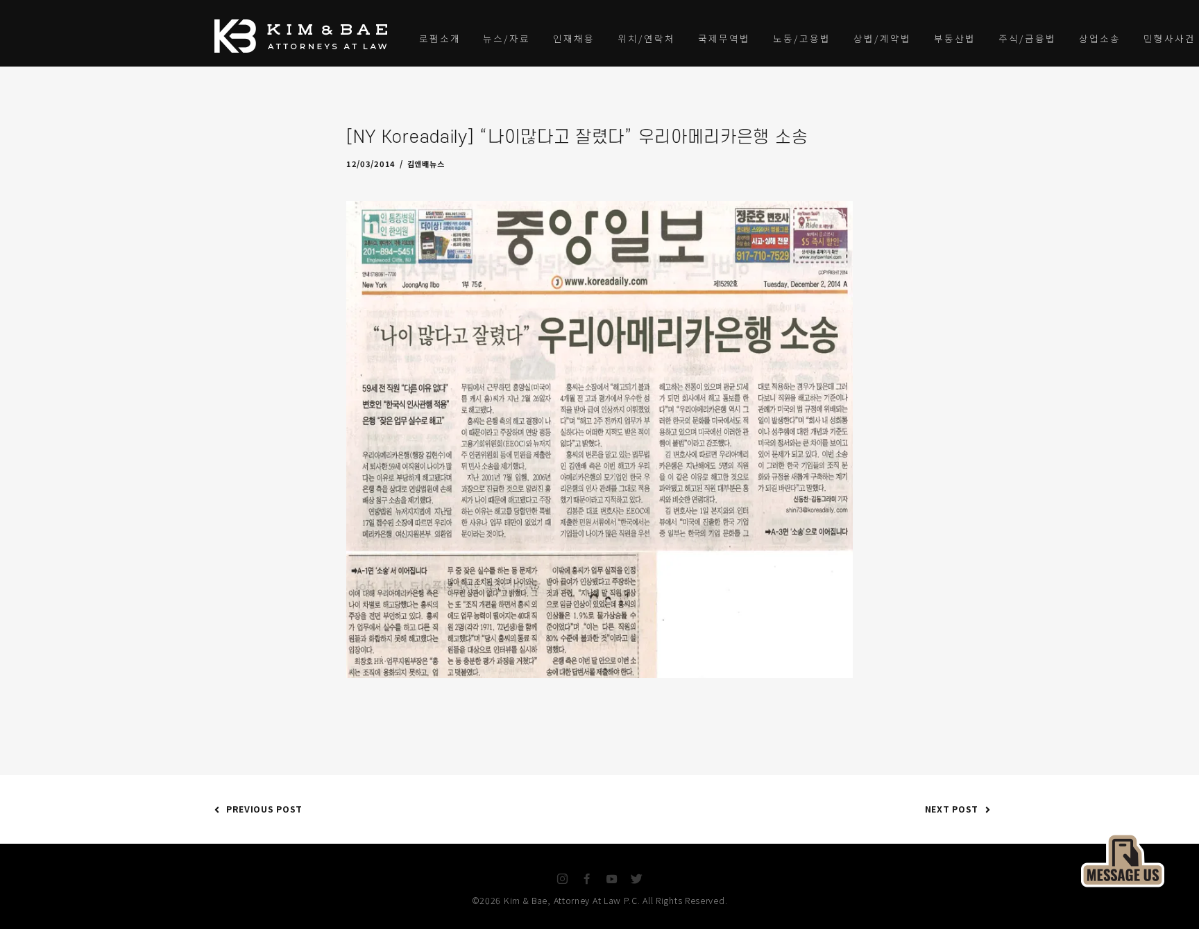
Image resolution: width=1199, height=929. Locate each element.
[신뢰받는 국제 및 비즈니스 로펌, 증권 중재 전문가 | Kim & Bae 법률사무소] (304, 36)
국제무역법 (724, 38)
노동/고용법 (802, 38)
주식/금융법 (1027, 38)
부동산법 (955, 38)
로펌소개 (440, 38)
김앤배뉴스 (426, 163)
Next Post (951, 808)
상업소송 (1100, 38)
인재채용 (574, 38)
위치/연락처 (646, 38)
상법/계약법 (882, 38)
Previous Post (264, 808)
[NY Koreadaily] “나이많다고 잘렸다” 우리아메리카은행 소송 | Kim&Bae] (1122, 858)
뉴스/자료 (506, 38)
